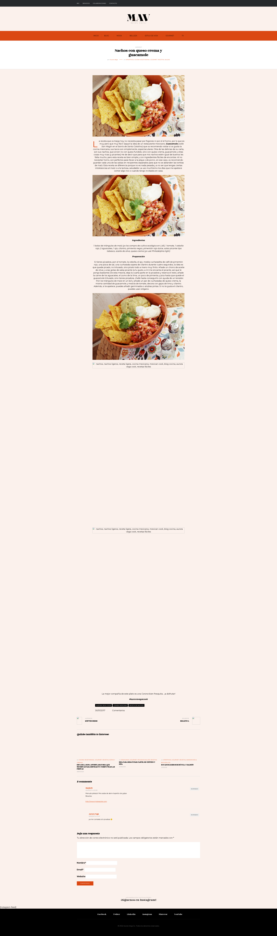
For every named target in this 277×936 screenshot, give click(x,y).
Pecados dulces (144, 760)
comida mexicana (120, 705)
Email (80, 869)
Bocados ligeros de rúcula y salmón (177, 765)
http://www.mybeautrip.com (96, 801)
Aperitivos (130, 59)
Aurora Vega (114, 59)
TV (183, 36)
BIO (78, 3)
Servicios (86, 3)
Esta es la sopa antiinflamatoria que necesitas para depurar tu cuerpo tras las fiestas (96, 767)
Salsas (167, 59)
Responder (194, 789)
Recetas (161, 59)
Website (81, 876)
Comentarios (118, 710)
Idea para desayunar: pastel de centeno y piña (137, 763)
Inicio (96, 36)
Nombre (81, 863)
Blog (106, 36)
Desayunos (125, 760)
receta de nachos (136, 705)
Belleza (133, 36)
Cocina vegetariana (142, 59)
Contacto (113, 3)
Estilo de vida (151, 36)
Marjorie (89, 788)
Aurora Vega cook (103, 705)
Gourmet (170, 36)
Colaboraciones (99, 3)
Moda (119, 36)
